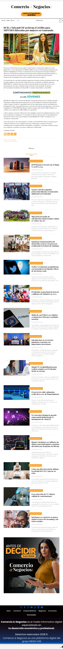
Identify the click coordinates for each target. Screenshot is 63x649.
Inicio (9, 611)
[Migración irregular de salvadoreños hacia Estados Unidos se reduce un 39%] (17, 215)
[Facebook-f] (25, 607)
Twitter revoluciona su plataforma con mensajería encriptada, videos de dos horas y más (45, 269)
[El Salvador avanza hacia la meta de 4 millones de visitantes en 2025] (17, 293)
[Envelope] (42, 607)
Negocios (38, 238)
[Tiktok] (35, 607)
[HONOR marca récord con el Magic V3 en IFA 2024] (17, 165)
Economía (38, 186)
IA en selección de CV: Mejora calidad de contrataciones (43, 495)
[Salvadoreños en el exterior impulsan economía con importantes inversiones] (17, 339)
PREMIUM (39, 20)
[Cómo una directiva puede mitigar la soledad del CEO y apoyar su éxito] (17, 470)
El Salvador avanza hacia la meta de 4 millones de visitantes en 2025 (45, 293)
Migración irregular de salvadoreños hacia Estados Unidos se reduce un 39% (45, 218)
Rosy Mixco (39, 223)
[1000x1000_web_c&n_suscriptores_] (31, 565)
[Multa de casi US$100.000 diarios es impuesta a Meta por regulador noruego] (17, 317)
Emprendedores (13, 141)
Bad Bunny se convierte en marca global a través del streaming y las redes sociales (45, 519)
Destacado (7, 141)
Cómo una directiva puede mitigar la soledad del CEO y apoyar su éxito (45, 471)
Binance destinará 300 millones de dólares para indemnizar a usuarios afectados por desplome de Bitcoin (45, 444)
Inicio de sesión (60, 20)
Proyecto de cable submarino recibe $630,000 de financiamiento (45, 393)
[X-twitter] (21, 607)
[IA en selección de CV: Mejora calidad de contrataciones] (17, 496)
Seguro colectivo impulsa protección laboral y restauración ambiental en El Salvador (45, 191)
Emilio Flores (8, 140)
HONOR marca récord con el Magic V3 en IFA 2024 (45, 166)
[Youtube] (31, 607)
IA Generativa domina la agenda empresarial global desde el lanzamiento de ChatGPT (44, 417)
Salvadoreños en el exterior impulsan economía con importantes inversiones (42, 342)
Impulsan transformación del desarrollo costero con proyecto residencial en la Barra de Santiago (45, 244)
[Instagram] (28, 607)
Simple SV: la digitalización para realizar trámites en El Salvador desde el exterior (44, 369)
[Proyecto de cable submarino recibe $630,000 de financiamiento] (17, 392)
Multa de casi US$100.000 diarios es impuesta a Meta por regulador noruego (45, 317)
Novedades (39, 161)
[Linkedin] (38, 607)
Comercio (17, 611)
